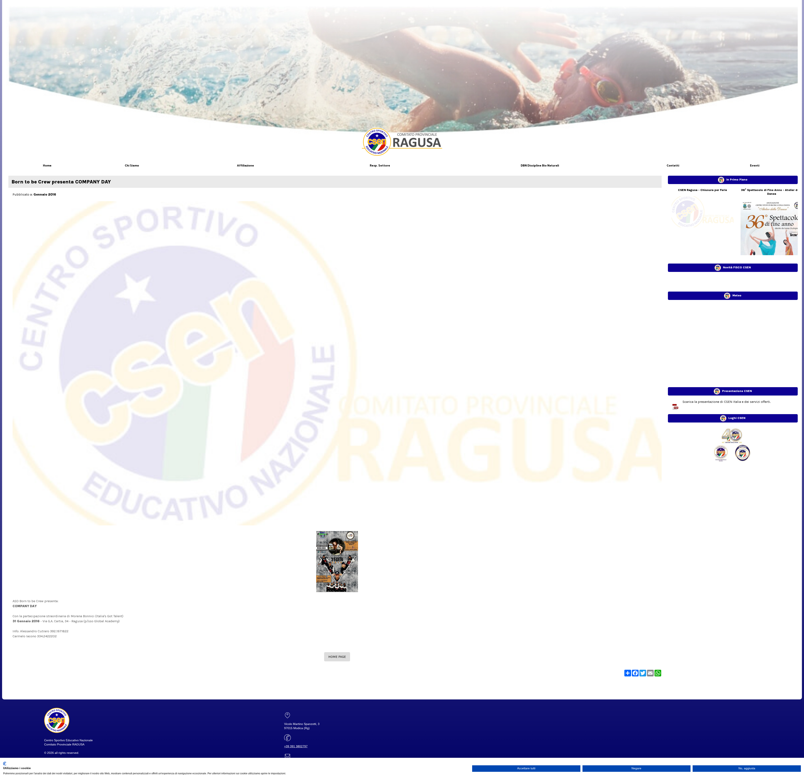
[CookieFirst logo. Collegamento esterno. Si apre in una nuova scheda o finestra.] (4, 764)
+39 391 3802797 (296, 746)
